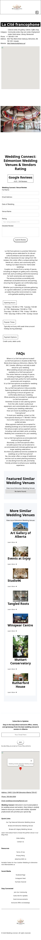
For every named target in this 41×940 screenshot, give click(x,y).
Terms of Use (20, 852)
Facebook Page (20, 875)
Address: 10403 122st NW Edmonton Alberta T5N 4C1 (19, 792)
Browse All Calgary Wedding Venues (20, 829)
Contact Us (20, 842)
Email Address (7, 197)
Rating (4, 219)
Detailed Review (7, 226)
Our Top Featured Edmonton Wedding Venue (20, 822)
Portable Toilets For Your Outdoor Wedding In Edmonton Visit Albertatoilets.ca (19, 863)
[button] (37, 12)
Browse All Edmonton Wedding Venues (20, 826)
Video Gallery (20, 838)
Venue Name (6, 211)
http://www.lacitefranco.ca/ (16, 43)
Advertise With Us (20, 859)
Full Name (5, 190)
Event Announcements (20, 899)
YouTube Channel (20, 882)
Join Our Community (20, 892)
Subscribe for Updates (20, 896)
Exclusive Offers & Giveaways (20, 903)
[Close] (31, 761)
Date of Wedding (8, 204)
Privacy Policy (20, 855)
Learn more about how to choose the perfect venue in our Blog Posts (19, 834)
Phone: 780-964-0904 (8, 797)
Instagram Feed (20, 878)
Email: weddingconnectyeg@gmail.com (14, 801)
